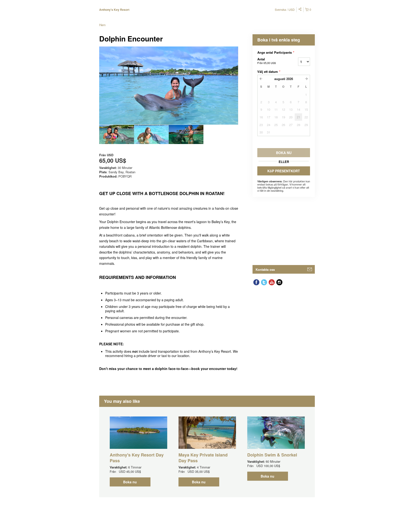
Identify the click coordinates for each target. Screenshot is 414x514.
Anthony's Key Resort (114, 9)
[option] (116, 134)
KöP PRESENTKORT (283, 170)
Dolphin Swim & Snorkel (272, 455)
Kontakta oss (265, 269)
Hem (102, 25)
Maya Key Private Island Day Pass (203, 458)
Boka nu (130, 481)
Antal (266, 61)
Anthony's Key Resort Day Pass (137, 458)
